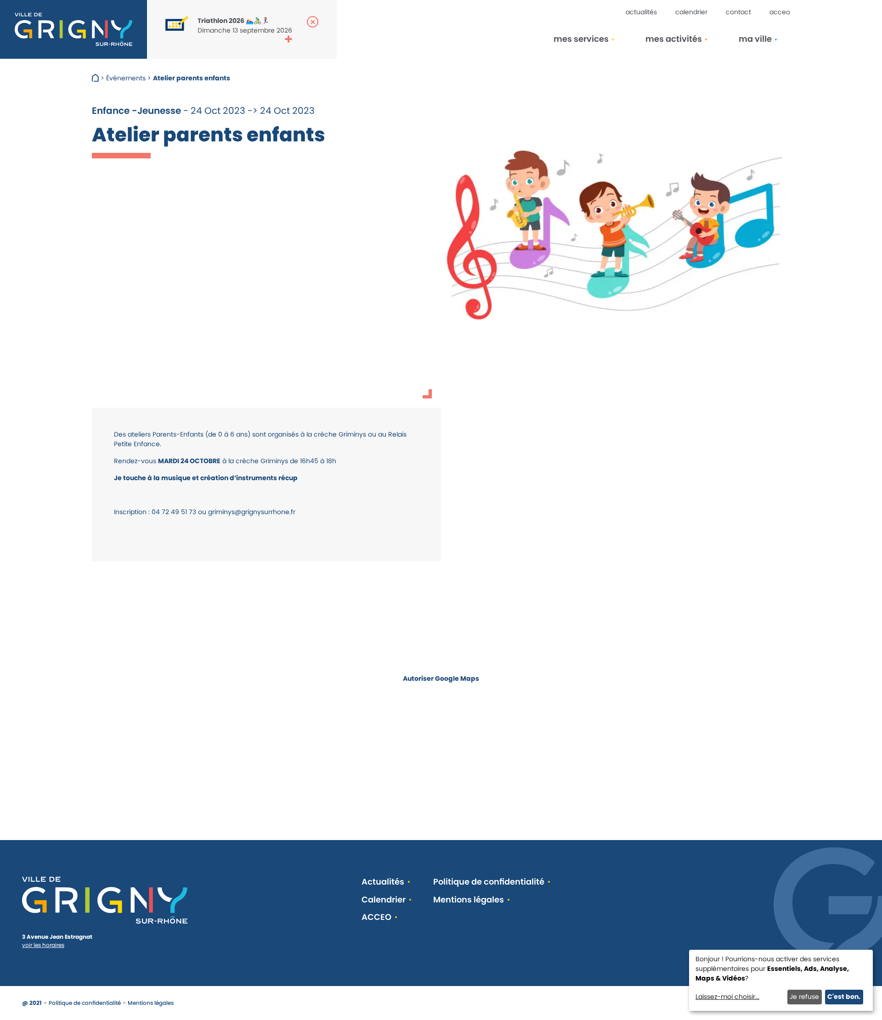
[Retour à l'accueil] (73, 29)
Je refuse (804, 996)
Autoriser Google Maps (441, 678)
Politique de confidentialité (488, 882)
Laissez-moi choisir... (727, 996)
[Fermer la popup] (312, 22)
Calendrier (691, 12)
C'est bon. (843, 996)
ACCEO (779, 12)
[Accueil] (96, 78)
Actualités (641, 12)
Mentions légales (468, 900)
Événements (126, 78)
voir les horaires (43, 945)
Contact (738, 12)
